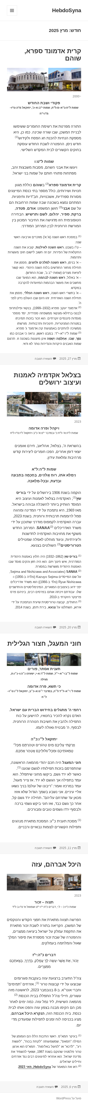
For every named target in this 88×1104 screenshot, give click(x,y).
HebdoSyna (66, 10)
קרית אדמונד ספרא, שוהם (52, 54)
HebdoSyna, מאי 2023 (34, 1067)
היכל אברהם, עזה (56, 864)
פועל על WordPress (68, 1098)
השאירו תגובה (43, 358)
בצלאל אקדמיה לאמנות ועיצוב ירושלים (47, 378)
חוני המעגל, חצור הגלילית (44, 643)
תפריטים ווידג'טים (12, 15)
